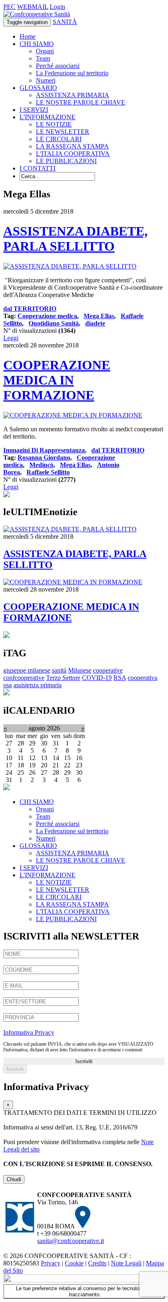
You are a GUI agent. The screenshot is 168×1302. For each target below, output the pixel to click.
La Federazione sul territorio (72, 73)
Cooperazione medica (47, 315)
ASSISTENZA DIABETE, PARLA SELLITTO (75, 238)
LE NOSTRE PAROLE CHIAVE (80, 102)
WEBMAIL (32, 6)
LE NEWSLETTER (62, 131)
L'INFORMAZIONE (47, 117)
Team (43, 58)
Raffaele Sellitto (48, 472)
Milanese (79, 670)
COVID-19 (97, 677)
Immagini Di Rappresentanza (44, 450)
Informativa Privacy (28, 1032)
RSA (119, 677)
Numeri (45, 80)
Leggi (10, 337)
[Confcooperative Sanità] (36, 14)
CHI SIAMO (37, 43)
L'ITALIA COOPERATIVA (73, 153)
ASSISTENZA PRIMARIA (72, 95)
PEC (9, 6)
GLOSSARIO (38, 87)
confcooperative (23, 677)
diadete (95, 323)
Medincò (41, 464)
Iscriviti (84, 1061)
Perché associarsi (58, 65)
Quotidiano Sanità (54, 323)
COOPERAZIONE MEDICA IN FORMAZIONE (56, 380)
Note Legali (126, 1263)
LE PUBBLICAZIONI (66, 160)
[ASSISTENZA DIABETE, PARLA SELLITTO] (70, 266)
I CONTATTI (37, 168)
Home (27, 36)
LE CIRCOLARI (59, 138)
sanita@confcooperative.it (70, 1240)
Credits (97, 1263)
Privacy (50, 1263)
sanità (59, 670)
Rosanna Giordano (44, 457)
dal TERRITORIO (29, 308)
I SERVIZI (34, 109)
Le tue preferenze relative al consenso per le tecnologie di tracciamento (84, 1291)
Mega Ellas (99, 315)
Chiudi (14, 1179)
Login (57, 6)
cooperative (108, 670)
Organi (45, 51)
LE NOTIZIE (54, 124)
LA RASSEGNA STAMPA (72, 146)
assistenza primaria (37, 685)
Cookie (74, 1263)
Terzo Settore (63, 677)
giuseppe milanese (26, 670)
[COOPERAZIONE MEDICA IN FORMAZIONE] (72, 415)
